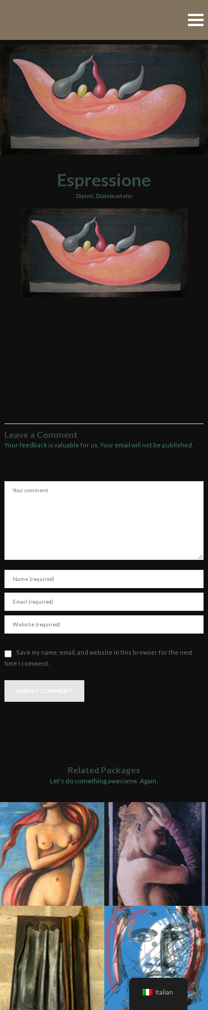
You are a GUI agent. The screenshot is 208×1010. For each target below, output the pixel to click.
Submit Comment (44, 690)
